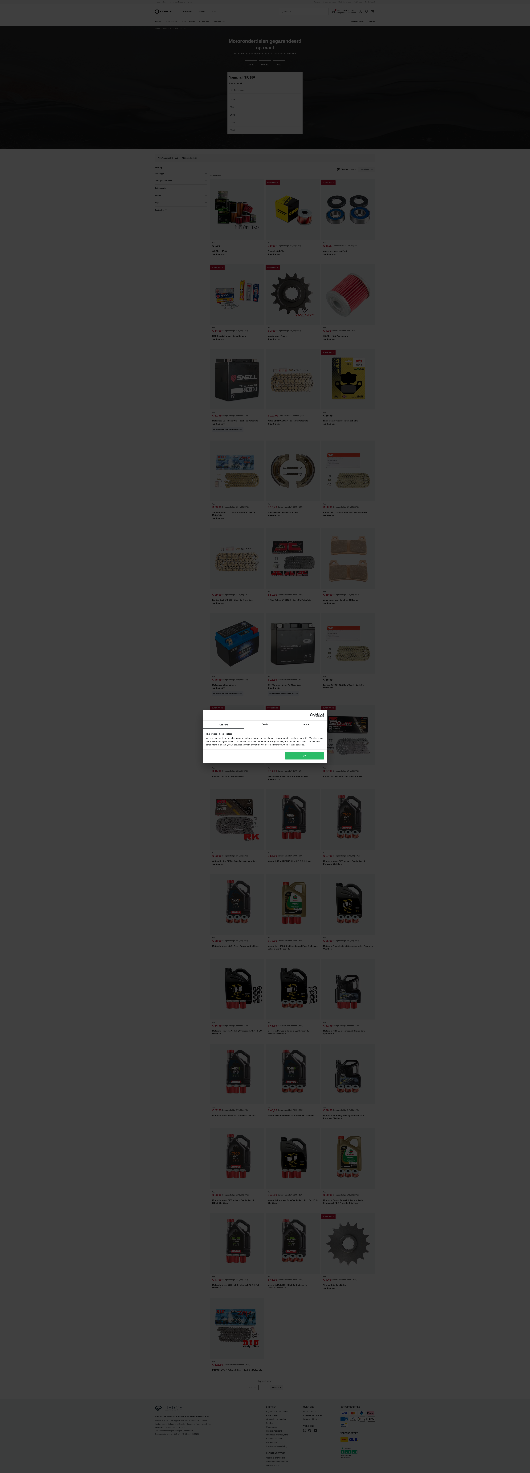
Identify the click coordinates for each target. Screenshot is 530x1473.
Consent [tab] (223, 725)
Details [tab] (265, 724)
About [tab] (306, 724)
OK (304, 755)
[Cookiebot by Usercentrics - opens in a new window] (312, 715)
